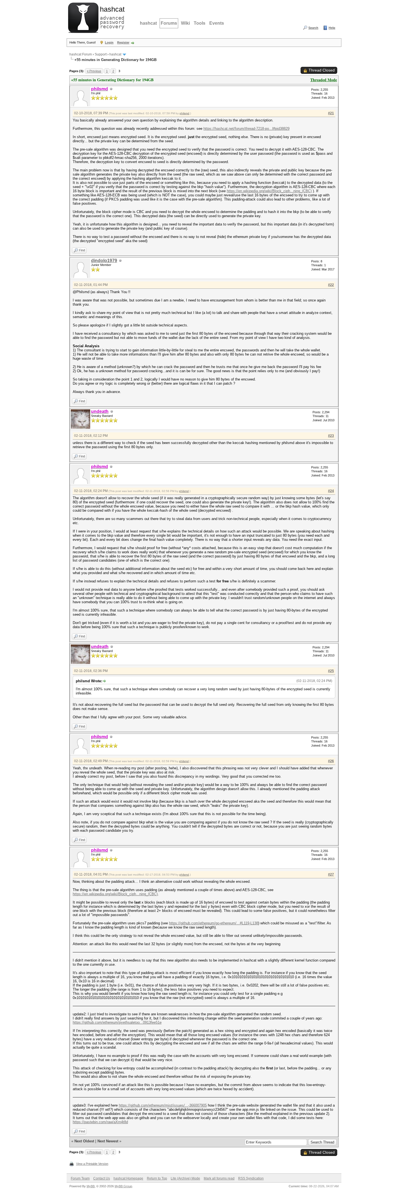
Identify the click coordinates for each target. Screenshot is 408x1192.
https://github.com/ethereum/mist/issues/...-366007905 (163, 1105)
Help (332, 27)
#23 (331, 436)
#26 (331, 761)
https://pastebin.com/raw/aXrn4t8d (100, 1122)
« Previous (94, 71)
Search (313, 27)
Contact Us (101, 1178)
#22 (331, 285)
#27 (331, 874)
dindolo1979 (104, 260)
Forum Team (80, 1178)
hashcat (148, 23)
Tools (199, 23)
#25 (331, 671)
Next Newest (107, 1141)
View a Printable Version (92, 1163)
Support (101, 54)
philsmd (184, 113)
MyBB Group (123, 1186)
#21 (331, 113)
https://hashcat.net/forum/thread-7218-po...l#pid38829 (246, 128)
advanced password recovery (111, 17)
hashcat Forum (80, 54)
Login (109, 42)
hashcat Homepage (128, 1178)
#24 (331, 491)
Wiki (185, 23)
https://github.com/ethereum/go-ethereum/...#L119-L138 (213, 923)
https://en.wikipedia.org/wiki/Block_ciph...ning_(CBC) (269, 191)
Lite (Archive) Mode (185, 1178)
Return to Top (157, 1178)
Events (216, 23)
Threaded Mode (323, 80)
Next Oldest (84, 1141)
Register (123, 42)
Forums (169, 23)
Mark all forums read (219, 1178)
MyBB (91, 1186)
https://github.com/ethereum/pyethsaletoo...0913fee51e (117, 1022)
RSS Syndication (251, 1178)
